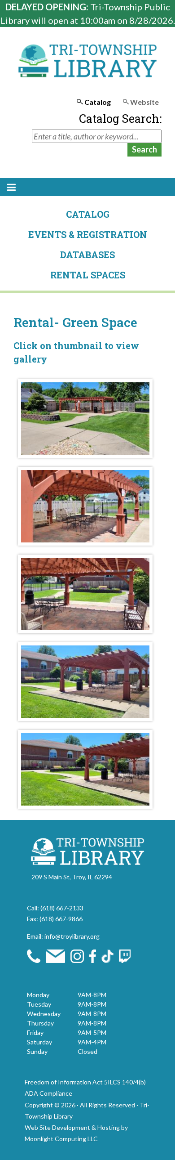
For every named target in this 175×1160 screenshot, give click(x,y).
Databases (87, 254)
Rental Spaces (87, 275)
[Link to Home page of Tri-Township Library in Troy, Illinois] (87, 850)
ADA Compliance (48, 1093)
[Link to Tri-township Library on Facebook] (92, 954)
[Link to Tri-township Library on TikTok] (107, 954)
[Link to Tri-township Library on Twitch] (125, 954)
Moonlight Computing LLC (61, 1138)
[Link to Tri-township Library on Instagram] (77, 954)
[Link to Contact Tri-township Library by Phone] (33, 954)
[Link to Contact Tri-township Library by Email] (55, 954)
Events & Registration (87, 234)
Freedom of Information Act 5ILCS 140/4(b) (85, 1082)
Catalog (87, 214)
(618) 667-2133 (61, 908)
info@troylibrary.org (72, 936)
